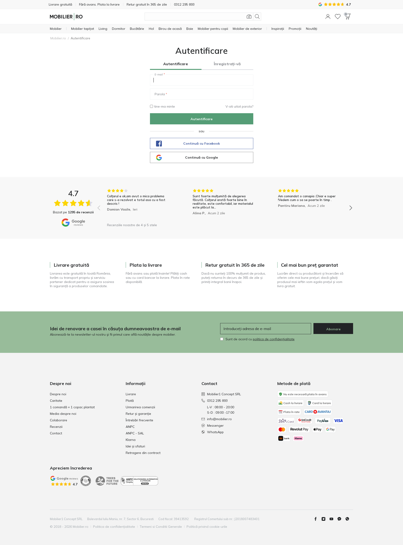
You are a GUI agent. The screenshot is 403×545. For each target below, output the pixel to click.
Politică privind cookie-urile (207, 527)
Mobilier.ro (58, 38)
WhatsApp (215, 432)
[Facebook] (317, 519)
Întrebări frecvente (139, 420)
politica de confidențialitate (274, 339)
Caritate (56, 401)
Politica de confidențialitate (114, 527)
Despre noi (58, 394)
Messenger (215, 425)
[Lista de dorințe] (338, 16)
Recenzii (56, 427)
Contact (56, 433)
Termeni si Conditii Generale (161, 527)
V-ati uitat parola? (239, 106)
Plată (130, 401)
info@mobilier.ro (219, 419)
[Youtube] (333, 519)
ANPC (130, 427)
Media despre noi (63, 414)
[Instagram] (325, 519)
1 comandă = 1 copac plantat (72, 407)
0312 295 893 (217, 401)
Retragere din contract (143, 453)
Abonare (333, 329)
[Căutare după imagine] (249, 16)
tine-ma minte (164, 106)
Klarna (130, 440)
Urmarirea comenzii (140, 407)
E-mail (159, 74)
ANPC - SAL (135, 433)
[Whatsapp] (349, 519)
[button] (328, 16)
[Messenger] (341, 519)
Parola (160, 94)
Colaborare (58, 420)
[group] (139, 205)
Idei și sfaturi (135, 446)
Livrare (131, 394)
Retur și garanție (138, 414)
